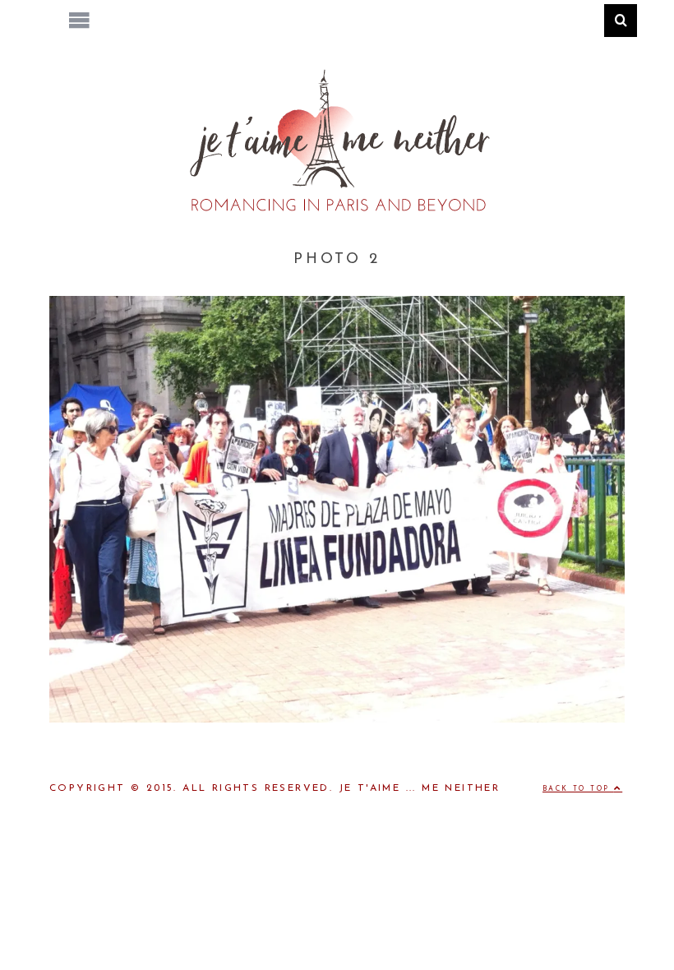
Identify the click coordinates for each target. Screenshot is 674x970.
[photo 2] (337, 719)
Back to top (578, 789)
